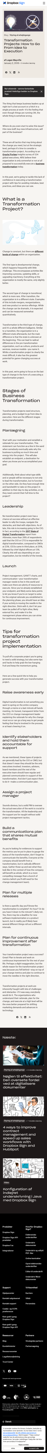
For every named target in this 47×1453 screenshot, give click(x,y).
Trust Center (8, 1362)
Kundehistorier (9, 1346)
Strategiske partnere (34, 1341)
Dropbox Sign (8, 1232)
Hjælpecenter (8, 1293)
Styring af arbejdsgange (20, 35)
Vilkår (28, 1298)
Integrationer (8, 1251)
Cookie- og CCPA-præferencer (10, 1310)
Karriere (29, 1293)
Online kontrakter (33, 1258)
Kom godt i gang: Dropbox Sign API (10, 1326)
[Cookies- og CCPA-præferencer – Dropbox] (23, 1438)
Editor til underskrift (34, 1272)
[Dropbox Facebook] (9, 1371)
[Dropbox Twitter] (4, 1371)
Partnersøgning (32, 1346)
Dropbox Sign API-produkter (10, 1239)
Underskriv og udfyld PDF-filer (34, 1252)
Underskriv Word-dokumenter (33, 1278)
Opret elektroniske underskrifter (33, 1265)
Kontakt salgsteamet (11, 1298)
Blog (6, 35)
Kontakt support (9, 1304)
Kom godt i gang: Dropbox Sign (10, 1318)
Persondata (30, 1304)
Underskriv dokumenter (31, 1244)
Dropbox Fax (8, 1245)
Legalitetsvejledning (11, 1357)
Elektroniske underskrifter (31, 1236)
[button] (44, 3)
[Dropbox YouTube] (15, 1371)
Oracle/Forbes (10, 155)
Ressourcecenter (10, 1351)
